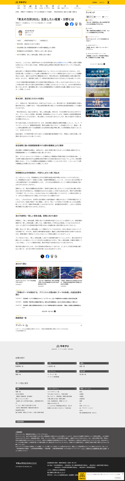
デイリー (90, 16)
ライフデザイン (53, 389)
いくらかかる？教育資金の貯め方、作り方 (59, 406)
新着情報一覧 (19, 366)
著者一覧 (82, 366)
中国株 (81, 396)
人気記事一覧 (51, 366)
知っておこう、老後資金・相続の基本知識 (59, 396)
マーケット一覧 (51, 374)
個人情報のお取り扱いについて (56, 472)
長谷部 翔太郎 (29, 31)
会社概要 (71, 475)
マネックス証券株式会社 (61, 475)
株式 (19, 40)
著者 (81, 363)
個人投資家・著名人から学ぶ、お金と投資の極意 (30, 412)
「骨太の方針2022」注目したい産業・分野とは (65, 12)
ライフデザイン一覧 (53, 392)
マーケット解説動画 (53, 377)
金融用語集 (20, 422)
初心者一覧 (83, 374)
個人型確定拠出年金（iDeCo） (88, 413)
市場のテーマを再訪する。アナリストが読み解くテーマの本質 (36, 12)
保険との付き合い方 (53, 403)
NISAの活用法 (20, 394)
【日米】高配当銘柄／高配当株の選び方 (27, 408)
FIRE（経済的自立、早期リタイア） (57, 401)
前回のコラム (62, 63)
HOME (17, 12)
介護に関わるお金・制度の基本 (56, 399)
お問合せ (77, 475)
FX (80, 403)
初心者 (82, 371)
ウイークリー (98, 16)
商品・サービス (85, 389)
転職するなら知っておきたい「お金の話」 (59, 408)
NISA (81, 410)
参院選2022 (44, 40)
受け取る (118, 478)
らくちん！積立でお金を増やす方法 (26, 405)
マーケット (52, 371)
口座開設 (94, 2)
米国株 (81, 394)
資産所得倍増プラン (31, 40)
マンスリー (106, 16)
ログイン (102, 2)
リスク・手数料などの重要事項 (56, 470)
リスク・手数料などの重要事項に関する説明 (94, 448)
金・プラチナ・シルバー (87, 408)
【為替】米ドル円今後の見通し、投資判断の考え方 (30, 402)
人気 (49, 363)
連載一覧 (18, 374)
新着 (17, 363)
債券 (81, 401)
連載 (17, 371)
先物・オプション (85, 406)
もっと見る (28, 34)
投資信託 (82, 399)
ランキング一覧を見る (96, 64)
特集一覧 (18, 392)
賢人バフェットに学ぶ (22, 399)
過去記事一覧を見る (47, 311)
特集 (17, 389)
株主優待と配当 (20, 410)
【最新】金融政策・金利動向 (24, 396)
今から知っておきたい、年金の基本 (57, 394)
